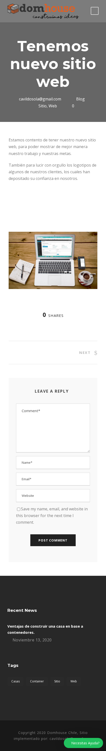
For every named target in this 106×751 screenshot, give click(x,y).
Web (53, 106)
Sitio (42, 106)
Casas (15, 681)
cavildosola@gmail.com (40, 99)
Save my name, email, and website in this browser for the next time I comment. (52, 515)
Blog (80, 99)
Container (37, 681)
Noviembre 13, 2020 (32, 640)
